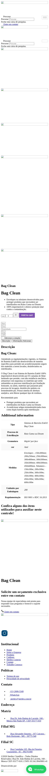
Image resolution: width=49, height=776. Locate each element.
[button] (24, 16)
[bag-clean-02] (24, 125)
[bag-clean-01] (24, 49)
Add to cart (27, 315)
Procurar (4, 19)
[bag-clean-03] (24, 90)
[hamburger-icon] (45, 17)
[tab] (6, 340)
